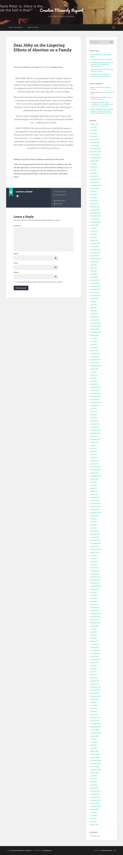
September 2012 (96, 623)
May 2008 (94, 782)
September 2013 (96, 586)
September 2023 (96, 222)
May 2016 (94, 488)
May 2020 (94, 344)
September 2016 (96, 476)
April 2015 (94, 528)
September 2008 (96, 770)
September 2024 (96, 185)
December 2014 (96, 540)
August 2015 (95, 516)
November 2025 (96, 152)
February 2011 (95, 681)
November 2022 (96, 253)
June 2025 (94, 167)
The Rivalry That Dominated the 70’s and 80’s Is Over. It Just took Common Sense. (102, 64)
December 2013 (96, 577)
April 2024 (94, 201)
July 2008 (94, 776)
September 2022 (96, 259)
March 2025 (94, 176)
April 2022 (94, 274)
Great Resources (16, 27)
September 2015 (96, 513)
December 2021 (96, 286)
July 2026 (94, 127)
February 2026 (95, 142)
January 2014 (95, 574)
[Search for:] (101, 42)
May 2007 (94, 819)
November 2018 (96, 396)
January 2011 (95, 684)
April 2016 (94, 491)
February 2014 (95, 571)
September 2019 (96, 366)
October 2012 (95, 620)
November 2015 (96, 506)
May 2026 (94, 133)
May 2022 (94, 271)
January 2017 (95, 464)
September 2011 (96, 659)
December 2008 (96, 760)
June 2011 (94, 669)
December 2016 (96, 467)
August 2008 (95, 773)
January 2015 (95, 537)
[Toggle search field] (113, 27)
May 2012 (94, 635)
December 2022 (96, 249)
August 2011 (95, 662)
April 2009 (94, 748)
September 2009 (96, 733)
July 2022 (94, 265)
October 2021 (95, 292)
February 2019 (95, 387)
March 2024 (94, 204)
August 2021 (95, 298)
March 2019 (94, 384)
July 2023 (94, 228)
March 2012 (94, 641)
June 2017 (94, 448)
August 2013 (95, 589)
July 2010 (94, 702)
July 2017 (94, 445)
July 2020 (94, 338)
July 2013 (94, 592)
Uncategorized (60, 195)
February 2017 (95, 461)
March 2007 (94, 825)
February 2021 (95, 317)
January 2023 (95, 246)
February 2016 (95, 497)
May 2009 (94, 745)
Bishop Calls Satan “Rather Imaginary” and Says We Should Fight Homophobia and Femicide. (102, 111)
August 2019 (95, 369)
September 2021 (96, 295)
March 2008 (94, 788)
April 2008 (94, 785)
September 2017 (96, 439)
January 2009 (95, 757)
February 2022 (95, 280)
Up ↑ (115, 850)
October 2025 (95, 155)
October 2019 (95, 363)
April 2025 (94, 173)
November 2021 (96, 289)
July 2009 (94, 739)
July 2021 (94, 301)
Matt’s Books (33, 27)
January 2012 (95, 647)
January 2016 (95, 500)
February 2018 (95, 424)
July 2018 (94, 409)
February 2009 (95, 754)
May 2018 (94, 415)
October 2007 (95, 803)
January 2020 (95, 357)
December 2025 (96, 149)
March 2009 (94, 751)
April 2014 (94, 565)
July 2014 (94, 555)
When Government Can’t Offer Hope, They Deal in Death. (102, 70)
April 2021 (94, 311)
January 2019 (95, 390)
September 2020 (96, 332)
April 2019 (94, 381)
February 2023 (95, 243)
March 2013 (94, 604)
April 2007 (94, 822)
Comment (17, 226)
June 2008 (94, 779)
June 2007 (94, 815)
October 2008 (95, 767)
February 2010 (95, 717)
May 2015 (94, 525)
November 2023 (96, 216)
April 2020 (94, 347)
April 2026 (94, 136)
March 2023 (94, 240)
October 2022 (95, 256)
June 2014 (94, 558)
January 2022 (95, 283)
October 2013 (95, 583)
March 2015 (94, 531)
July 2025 (94, 164)
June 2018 (94, 412)
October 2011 (95, 656)
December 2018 (96, 393)
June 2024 (94, 194)
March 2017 (94, 458)
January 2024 (95, 210)
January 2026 (95, 145)
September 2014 (96, 549)
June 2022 (94, 268)
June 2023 (94, 231)
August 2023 (95, 225)
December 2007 (96, 797)
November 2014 (96, 543)
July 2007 (94, 812)
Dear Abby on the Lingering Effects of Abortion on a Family (43, 47)
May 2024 (94, 197)
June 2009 (94, 742)
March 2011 (94, 678)
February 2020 (95, 353)
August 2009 (95, 736)
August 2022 (95, 262)
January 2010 (95, 721)
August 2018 (95, 406)
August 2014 (95, 552)
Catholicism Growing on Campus (101, 59)
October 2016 (95, 473)
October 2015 (95, 510)
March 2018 (94, 421)
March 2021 (94, 314)
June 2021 (94, 305)
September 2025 (96, 158)
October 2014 (95, 546)
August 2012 (95, 626)
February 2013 (95, 607)
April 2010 (94, 711)
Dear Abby (44, 67)
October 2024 (95, 182)
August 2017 (95, 442)
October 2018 (95, 399)
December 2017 (96, 430)
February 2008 (95, 791)
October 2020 (95, 329)
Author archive (17, 196)
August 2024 (95, 188)
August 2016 (95, 479)
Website (16, 272)
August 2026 (95, 124)
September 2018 (96, 402)
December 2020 (96, 323)
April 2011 (94, 675)
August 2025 (95, 161)
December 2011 (96, 650)
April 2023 (94, 237)
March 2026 (94, 139)
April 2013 (94, 601)
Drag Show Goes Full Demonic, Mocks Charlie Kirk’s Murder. (100, 75)
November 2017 (96, 433)
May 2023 (94, 234)
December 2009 (96, 724)
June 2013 (94, 595)
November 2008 (96, 763)
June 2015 (94, 522)
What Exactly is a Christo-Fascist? (102, 98)
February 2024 (95, 207)
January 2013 (95, 610)
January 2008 (95, 794)
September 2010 (96, 696)
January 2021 (95, 320)
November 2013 (96, 580)
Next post (59, 204)
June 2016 (94, 485)
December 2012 (96, 614)
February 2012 (95, 644)
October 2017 (95, 436)
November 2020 (96, 326)
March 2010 (94, 715)
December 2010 (96, 687)
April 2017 (94, 454)
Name (16, 254)
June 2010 (94, 705)
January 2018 (95, 427)
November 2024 (96, 179)
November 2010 (96, 690)
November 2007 (96, 800)
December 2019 (96, 360)
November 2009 (96, 727)
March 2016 (94, 494)
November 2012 (96, 617)
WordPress (47, 850)
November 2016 (96, 470)
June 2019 (94, 375)
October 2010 (95, 693)
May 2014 (94, 562)
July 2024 (94, 191)
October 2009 (95, 730)
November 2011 (96, 653)
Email (16, 263)
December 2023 (96, 213)
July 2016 (94, 482)
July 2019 (94, 372)
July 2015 (94, 519)
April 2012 (94, 638)
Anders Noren (106, 850)
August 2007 (95, 809)
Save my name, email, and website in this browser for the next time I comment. (40, 282)
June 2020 (94, 341)
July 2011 (94, 666)
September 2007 (96, 806)
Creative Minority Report (61, 10)
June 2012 (94, 632)
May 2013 (94, 598)
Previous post (60, 201)
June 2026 (94, 130)
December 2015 (96, 503)
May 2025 (94, 170)
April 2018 (94, 418)
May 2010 (94, 708)
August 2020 (95, 335)
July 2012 (94, 629)
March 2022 (94, 277)
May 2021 (94, 308)
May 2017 (94, 451)
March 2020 (94, 350)
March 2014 (94, 568)
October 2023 (95, 219)
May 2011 (94, 672)
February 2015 (95, 534)
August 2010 (95, 699)
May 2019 (94, 378)
